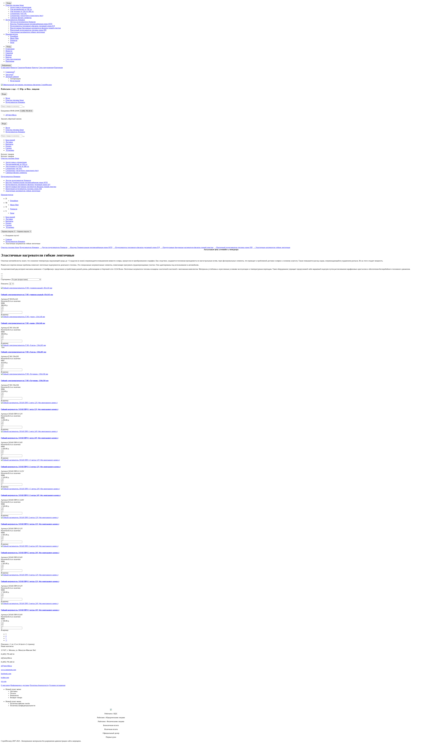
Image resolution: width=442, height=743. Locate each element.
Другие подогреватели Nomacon (23, 22)
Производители (12, 34)
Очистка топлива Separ (15, 5)
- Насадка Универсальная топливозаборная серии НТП (90, 247)
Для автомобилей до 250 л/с (21, 9)
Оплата (8, 146)
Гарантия (9, 53)
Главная (9, 239)
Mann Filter (14, 38)
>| (6, 640)
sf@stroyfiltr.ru (6, 666)
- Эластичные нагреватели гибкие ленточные (271, 247)
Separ (12, 42)
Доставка (9, 142)
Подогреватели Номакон (15, 20)
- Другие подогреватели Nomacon (53, 247)
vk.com (3, 681)
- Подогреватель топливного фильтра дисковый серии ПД (136, 247)
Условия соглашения (57, 685)
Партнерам (10, 61)
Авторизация (15, 79)
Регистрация (15, 81)
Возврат (9, 55)
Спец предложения (13, 59)
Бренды (9, 57)
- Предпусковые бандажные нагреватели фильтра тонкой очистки (186, 247)
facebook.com (6, 674)
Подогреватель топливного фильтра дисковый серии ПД (32, 26)
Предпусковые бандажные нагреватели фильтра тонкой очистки (35, 28)
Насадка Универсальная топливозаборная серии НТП (31, 24)
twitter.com (5, 678)
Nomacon (13, 40)
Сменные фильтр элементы (21, 18)
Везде (8, 98)
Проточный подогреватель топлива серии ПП (28, 30)
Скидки (9, 148)
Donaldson (14, 36)
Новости (9, 51)
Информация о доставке (19, 685)
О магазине (10, 49)
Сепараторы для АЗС (18, 13)
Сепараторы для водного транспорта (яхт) (26, 16)
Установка (10, 150)
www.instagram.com (8, 670)
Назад (8, 3)
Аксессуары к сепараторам (20, 7)
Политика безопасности (39, 685)
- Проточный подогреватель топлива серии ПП (233, 247)
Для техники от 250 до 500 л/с (22, 11)
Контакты (9, 144)
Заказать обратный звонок (11, 119)
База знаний (10, 140)
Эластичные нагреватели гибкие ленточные (27, 32)
